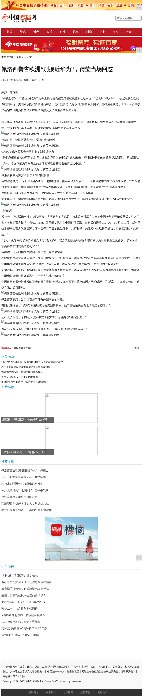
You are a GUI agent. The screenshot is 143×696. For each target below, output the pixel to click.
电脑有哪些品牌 (22, 348)
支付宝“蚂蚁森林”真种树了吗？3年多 (24, 628)
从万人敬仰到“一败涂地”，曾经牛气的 (24, 490)
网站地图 (102, 692)
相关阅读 (7, 357)
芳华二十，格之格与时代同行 (19, 608)
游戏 (115, 31)
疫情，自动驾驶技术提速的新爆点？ (20, 377)
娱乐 (49, 31)
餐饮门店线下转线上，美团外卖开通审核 (26, 510)
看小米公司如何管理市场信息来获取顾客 (26, 582)
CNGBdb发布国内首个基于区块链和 (23, 477)
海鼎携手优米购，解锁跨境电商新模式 (22, 372)
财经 (36, 31)
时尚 (89, 31)
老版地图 (68, 692)
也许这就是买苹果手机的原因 (19, 496)
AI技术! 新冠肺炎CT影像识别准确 (22, 483)
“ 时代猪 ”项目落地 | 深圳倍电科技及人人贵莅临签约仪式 (32, 362)
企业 (102, 31)
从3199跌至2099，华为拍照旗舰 (20, 621)
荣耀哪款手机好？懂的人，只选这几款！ (26, 503)
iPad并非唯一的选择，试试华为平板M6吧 (23, 381)
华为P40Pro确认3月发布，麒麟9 (20, 635)
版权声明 (85, 692)
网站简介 (33, 692)
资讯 (23, 31)
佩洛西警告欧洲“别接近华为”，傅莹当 (24, 470)
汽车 (76, 31)
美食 (129, 31)
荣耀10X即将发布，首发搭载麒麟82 (23, 615)
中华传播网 (7, 57)
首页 (9, 31)
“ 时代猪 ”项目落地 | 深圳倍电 (19, 575)
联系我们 (51, 692)
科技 (62, 31)
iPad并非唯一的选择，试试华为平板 (23, 601)
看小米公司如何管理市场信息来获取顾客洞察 (25, 367)
